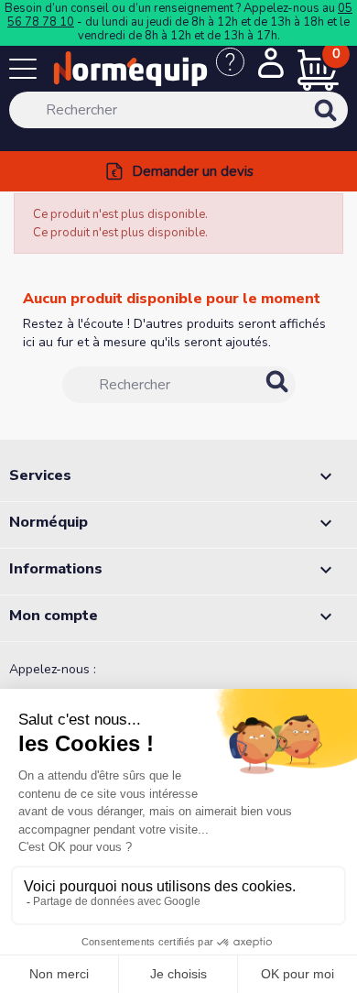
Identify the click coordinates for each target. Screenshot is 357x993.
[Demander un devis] (237, 71)
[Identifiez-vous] (271, 65)
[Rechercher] (349, 123)
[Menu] (27, 72)
